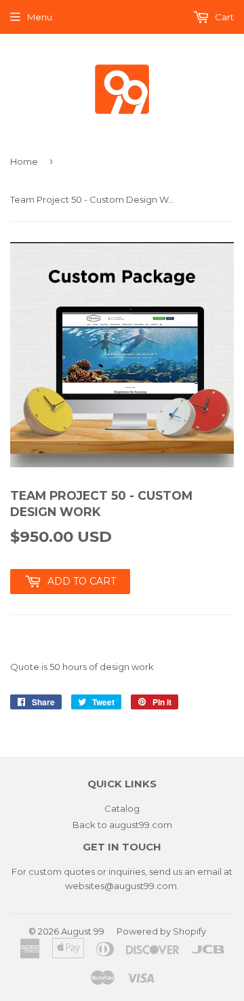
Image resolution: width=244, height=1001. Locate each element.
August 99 (82, 931)
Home (24, 161)
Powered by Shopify (161, 931)
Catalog (122, 808)
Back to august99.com (122, 824)
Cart (223, 17)
